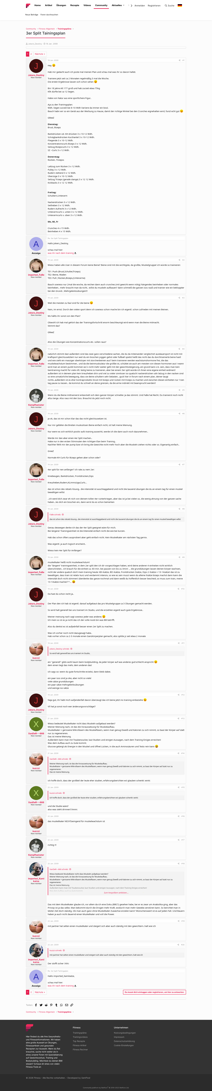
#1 (183, 60)
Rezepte (74, 5)
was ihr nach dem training (61, 252)
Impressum (119, 1037)
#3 (183, 298)
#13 (182, 718)
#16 (182, 816)
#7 (183, 464)
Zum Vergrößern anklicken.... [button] (116, 892)
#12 (182, 695)
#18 (182, 863)
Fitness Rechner (80, 1049)
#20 (182, 945)
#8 (183, 509)
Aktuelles (117, 5)
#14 (182, 753)
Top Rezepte (79, 1041)
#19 (182, 921)
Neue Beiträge (31, 14)
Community (101, 5)
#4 (183, 349)
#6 (183, 413)
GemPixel (85, 1078)
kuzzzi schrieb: (56, 793)
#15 (182, 787)
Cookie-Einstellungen (124, 1045)
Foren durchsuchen (49, 14)
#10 (182, 589)
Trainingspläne (80, 1033)
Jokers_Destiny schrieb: (59, 648)
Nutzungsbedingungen (125, 1033)
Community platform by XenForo (106, 1088)
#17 (182, 840)
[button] (123, 5)
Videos (87, 5)
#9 (183, 557)
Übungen (61, 5)
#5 (183, 390)
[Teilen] (179, 60)
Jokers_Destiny (35, 44)
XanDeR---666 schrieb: (59, 759)
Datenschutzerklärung (124, 1041)
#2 (183, 260)
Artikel (48, 5)
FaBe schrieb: (55, 514)
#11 (183, 643)
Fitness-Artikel (79, 1045)
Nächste (39, 54)
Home (37, 5)
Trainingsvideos (80, 1037)
